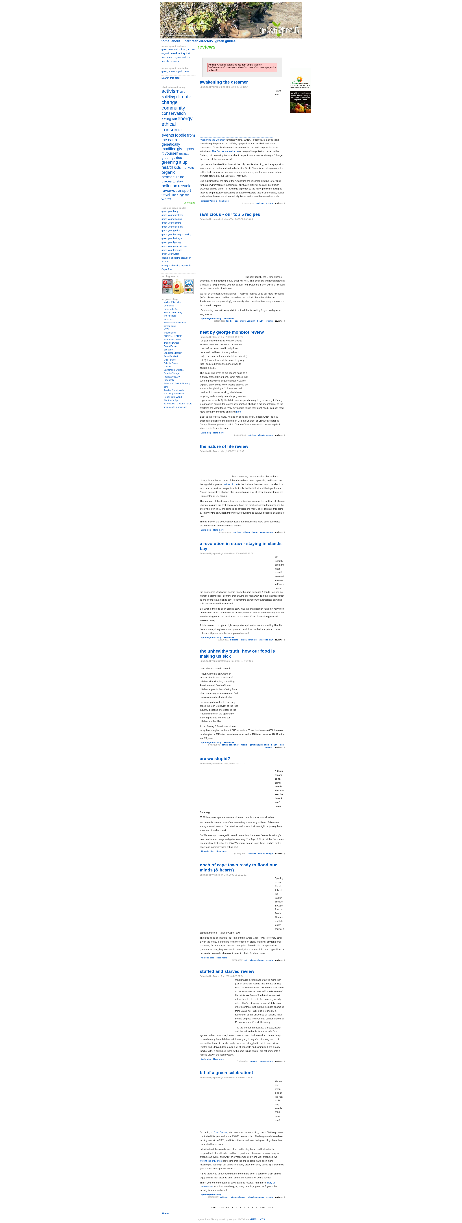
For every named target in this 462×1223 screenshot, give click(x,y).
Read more (224, 201)
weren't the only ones (211, 1160)
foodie (180, 135)
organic (168, 172)
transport (183, 190)
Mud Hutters (170, 360)
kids (177, 167)
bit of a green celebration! (226, 1072)
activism (170, 91)
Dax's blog (206, 433)
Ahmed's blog (207, 851)
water (166, 199)
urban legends (180, 195)
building (168, 97)
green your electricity (172, 226)
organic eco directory (173, 53)
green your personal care (174, 246)
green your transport (172, 250)
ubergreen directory (197, 41)
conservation (174, 113)
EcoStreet (168, 349)
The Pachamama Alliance (225, 151)
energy (185, 118)
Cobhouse (169, 305)
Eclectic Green (171, 363)
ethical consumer (172, 126)
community (173, 108)
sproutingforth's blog (211, 318)
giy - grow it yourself (178, 151)
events (168, 135)
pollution (169, 185)
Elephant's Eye (171, 400)
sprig (166, 387)
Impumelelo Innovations (175, 407)
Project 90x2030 (172, 377)
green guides (225, 41)
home (165, 41)
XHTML (253, 1219)
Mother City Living (172, 302)
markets (188, 167)
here (238, 411)
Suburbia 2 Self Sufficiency (177, 383)
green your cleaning (172, 219)
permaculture (173, 177)
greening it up (174, 162)
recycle (184, 185)
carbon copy (170, 326)
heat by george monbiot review (232, 332)
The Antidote (170, 316)
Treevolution (170, 333)
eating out (169, 119)
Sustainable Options (174, 370)
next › (262, 1207)
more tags (189, 202)
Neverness (169, 319)
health (167, 167)
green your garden (171, 230)
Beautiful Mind (171, 356)
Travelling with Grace (174, 393)
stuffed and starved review (227, 971)
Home (165, 1213)
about (175, 41)
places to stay (172, 181)
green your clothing (171, 222)
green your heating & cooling (176, 234)
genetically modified (171, 146)
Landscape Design (173, 353)
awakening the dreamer (224, 82)
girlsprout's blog (209, 201)
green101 (184, 153)
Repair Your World (173, 397)
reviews (168, 190)
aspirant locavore (172, 339)
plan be (167, 366)
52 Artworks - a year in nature (178, 403)
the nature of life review (224, 446)
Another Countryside (174, 390)
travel (166, 195)
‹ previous (224, 1207)
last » (270, 1207)
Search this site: (171, 78)
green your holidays (172, 238)
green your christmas (173, 215)
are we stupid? (215, 758)
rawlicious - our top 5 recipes (230, 214)
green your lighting (171, 242)
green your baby (170, 211)
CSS (262, 1219)
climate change (176, 99)
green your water (170, 253)
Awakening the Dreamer (212, 139)
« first (214, 1207)
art (182, 91)
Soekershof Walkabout (175, 322)
